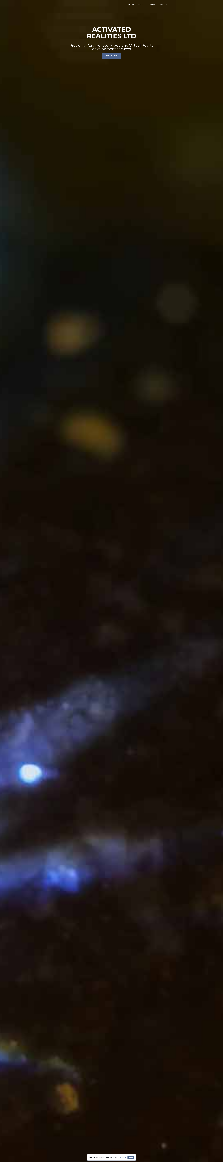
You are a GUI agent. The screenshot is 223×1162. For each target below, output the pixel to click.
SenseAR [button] (152, 4)
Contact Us (163, 4)
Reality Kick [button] (141, 4)
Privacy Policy (122, 1157)
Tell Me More (111, 56)
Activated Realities (66, 4)
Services (131, 4)
